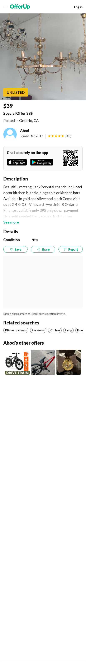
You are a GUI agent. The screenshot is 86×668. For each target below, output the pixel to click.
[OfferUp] (20, 6)
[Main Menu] (5, 6)
